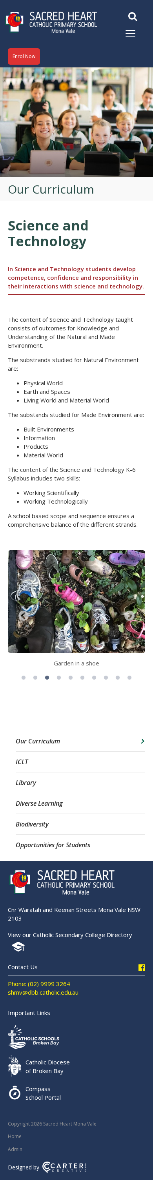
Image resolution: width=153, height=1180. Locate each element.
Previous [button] (23, 616)
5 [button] (71, 678)
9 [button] (118, 678)
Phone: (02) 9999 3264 (39, 984)
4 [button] (59, 678)
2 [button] (35, 678)
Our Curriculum (38, 741)
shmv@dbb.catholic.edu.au (43, 992)
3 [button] (47, 678)
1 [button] (23, 678)
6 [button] (82, 678)
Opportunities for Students (53, 845)
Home (15, 1136)
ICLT (22, 762)
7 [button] (94, 678)
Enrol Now (24, 56)
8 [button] (106, 678)
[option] (76, 611)
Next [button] (129, 616)
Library (26, 782)
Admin (15, 1149)
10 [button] (129, 678)
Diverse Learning (39, 803)
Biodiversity (32, 824)
